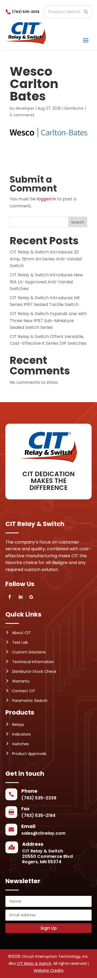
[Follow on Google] (31, 597)
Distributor (74, 108)
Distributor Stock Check (34, 671)
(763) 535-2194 (38, 815)
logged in (46, 199)
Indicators (21, 734)
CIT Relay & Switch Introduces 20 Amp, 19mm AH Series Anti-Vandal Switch (46, 259)
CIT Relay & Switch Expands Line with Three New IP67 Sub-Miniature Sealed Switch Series (48, 320)
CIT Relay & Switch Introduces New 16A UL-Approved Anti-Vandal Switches (46, 282)
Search (77, 222)
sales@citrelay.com (43, 833)
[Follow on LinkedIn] (20, 597)
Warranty (21, 681)
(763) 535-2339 (25, 11)
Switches (20, 744)
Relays (18, 724)
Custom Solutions (29, 652)
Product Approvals (29, 753)
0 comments (22, 115)
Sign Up (48, 928)
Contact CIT (23, 691)
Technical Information (33, 661)
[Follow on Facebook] (9, 597)
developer (24, 108)
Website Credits (49, 970)
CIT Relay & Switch (34, 963)
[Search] (86, 12)
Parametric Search (29, 700)
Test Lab (20, 642)
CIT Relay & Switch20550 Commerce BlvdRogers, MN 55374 (47, 856)
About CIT (21, 632)
